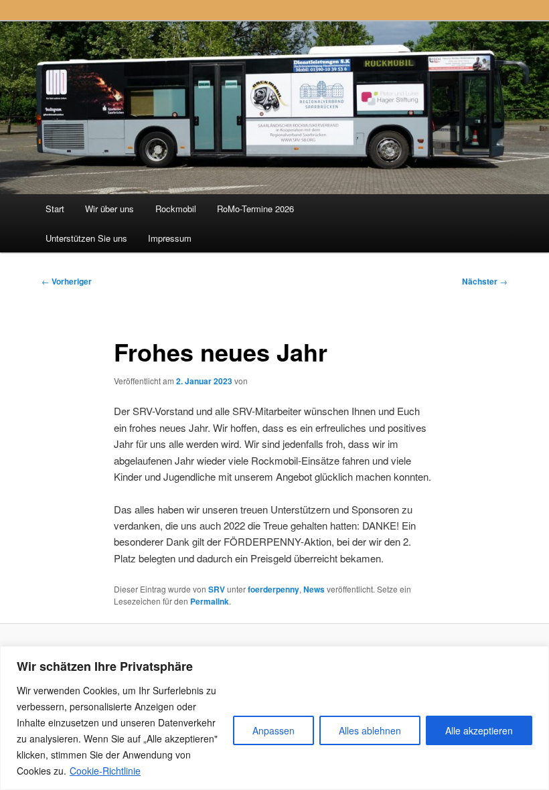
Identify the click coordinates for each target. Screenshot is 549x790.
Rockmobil (175, 208)
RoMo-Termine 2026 (255, 208)
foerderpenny (273, 589)
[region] (274, 718)
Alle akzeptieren (479, 730)
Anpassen (273, 730)
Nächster (484, 281)
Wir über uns (109, 208)
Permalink (209, 601)
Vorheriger (67, 281)
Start (55, 208)
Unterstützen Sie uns (86, 238)
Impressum (169, 238)
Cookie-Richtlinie (105, 770)
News (314, 589)
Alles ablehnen (370, 730)
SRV (216, 589)
